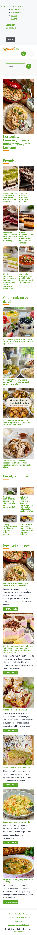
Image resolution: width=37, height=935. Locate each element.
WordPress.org (17, 9)
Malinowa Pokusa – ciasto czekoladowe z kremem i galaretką (10, 237)
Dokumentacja (17, 12)
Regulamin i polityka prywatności (18, 917)
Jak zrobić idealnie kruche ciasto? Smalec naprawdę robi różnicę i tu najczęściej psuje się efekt (27, 504)
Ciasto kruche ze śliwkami (15, 710)
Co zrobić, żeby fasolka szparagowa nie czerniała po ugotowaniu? (9, 502)
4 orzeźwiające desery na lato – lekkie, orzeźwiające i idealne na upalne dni (18, 341)
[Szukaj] (28, 66)
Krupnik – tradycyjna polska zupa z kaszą (18, 880)
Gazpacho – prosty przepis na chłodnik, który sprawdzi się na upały (26, 278)
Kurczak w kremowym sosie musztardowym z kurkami (16, 142)
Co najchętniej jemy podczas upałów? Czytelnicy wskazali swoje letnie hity (16, 382)
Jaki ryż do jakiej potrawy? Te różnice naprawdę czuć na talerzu (10, 529)
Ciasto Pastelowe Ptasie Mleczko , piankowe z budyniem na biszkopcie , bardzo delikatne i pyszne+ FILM (18, 649)
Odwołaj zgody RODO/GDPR (18, 925)
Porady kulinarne (16, 476)
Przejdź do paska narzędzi (11, 6)
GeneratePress (18, 932)
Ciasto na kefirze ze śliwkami (16, 767)
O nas (11, 914)
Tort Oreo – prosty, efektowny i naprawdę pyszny (24, 197)
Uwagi (14, 19)
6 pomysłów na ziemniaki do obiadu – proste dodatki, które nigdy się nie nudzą (17, 422)
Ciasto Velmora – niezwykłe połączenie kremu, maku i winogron (10, 197)
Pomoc (14, 16)
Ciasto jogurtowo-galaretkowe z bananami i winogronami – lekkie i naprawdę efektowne (9, 281)
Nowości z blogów (16, 545)
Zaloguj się (10, 25)
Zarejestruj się (11, 28)
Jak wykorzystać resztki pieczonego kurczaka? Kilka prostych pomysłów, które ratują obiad (17, 464)
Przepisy (9, 160)
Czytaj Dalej (10, 609)
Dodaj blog (18, 921)
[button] (23, 54)
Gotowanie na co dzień (15, 299)
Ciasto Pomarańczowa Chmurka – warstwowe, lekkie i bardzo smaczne (26, 238)
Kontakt (18, 914)
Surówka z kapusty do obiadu (16, 822)
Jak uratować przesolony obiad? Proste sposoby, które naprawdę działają (27, 529)
